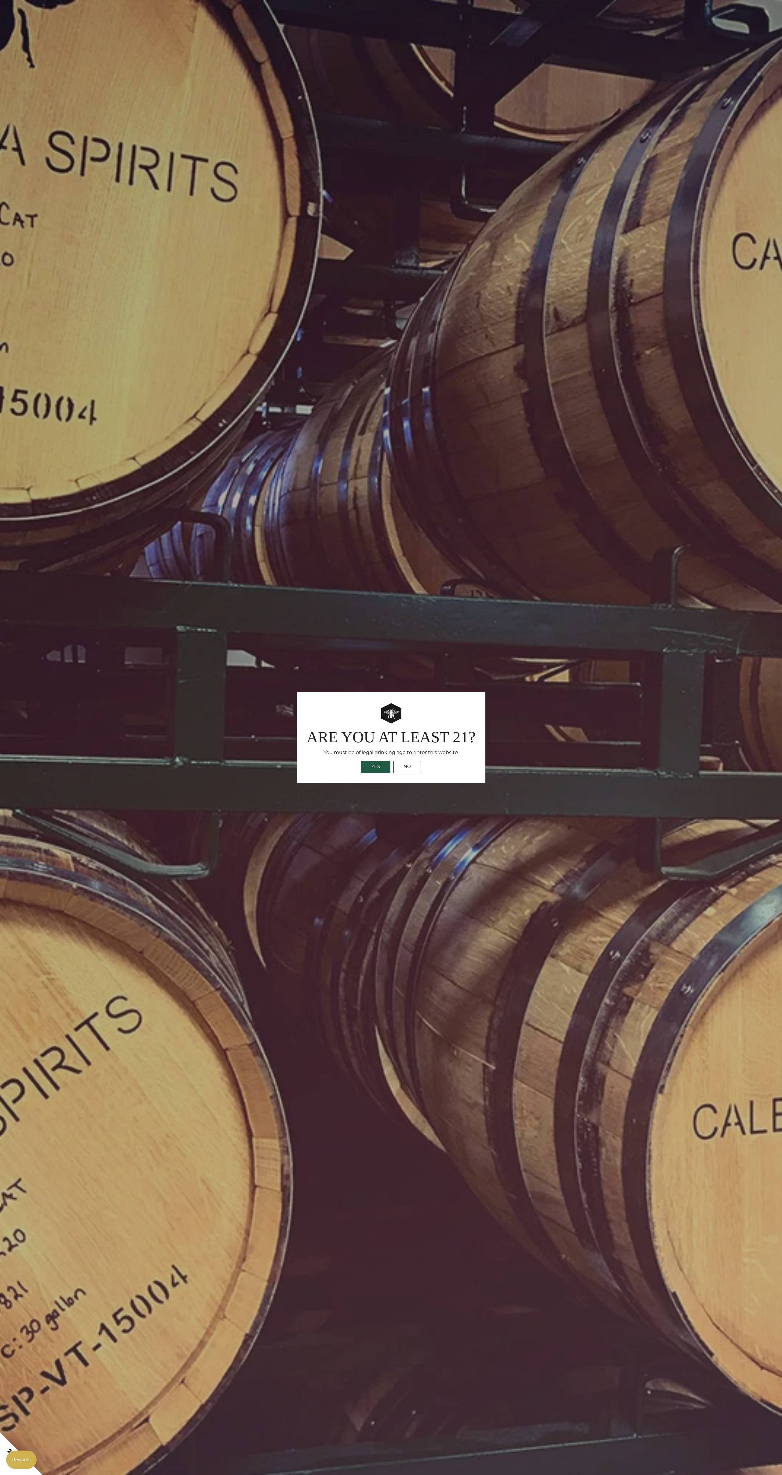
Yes (375, 767)
